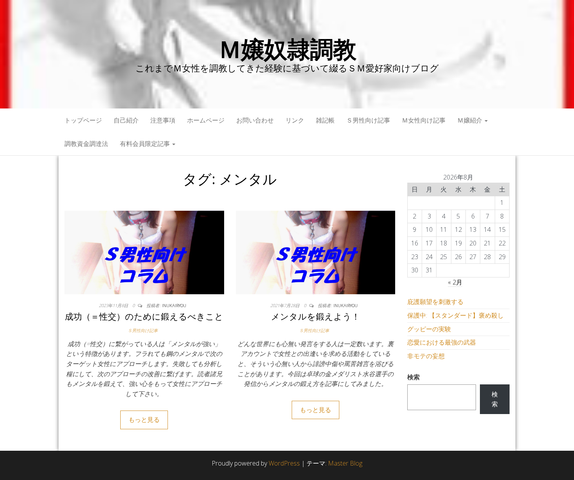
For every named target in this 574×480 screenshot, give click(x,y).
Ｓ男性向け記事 (368, 120)
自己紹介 (126, 120)
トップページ (83, 120)
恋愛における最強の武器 (441, 342)
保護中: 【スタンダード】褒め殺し (455, 315)
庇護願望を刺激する (435, 301)
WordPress (284, 463)
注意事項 (162, 120)
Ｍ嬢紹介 (470, 120)
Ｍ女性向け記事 (424, 120)
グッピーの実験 (429, 329)
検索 (413, 377)
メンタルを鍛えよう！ (315, 316)
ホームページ (206, 120)
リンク (294, 120)
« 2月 (455, 282)
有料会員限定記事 (145, 143)
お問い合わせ (255, 120)
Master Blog (345, 463)
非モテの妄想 (426, 356)
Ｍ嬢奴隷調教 (287, 49)
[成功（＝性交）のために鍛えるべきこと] (144, 251)
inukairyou (174, 305)
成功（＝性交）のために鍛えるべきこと (144, 316)
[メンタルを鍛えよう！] (316, 251)
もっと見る (144, 419)
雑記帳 (325, 120)
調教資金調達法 (86, 143)
